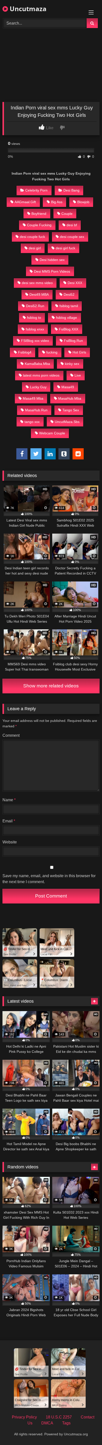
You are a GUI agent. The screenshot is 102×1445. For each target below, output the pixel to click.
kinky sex (72, 364)
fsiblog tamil (68, 306)
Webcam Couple (52, 433)
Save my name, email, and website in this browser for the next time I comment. (49, 879)
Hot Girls (79, 352)
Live (78, 375)
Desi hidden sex (52, 260)
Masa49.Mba (33, 398)
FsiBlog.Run (73, 341)
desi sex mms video (37, 283)
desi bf (72, 225)
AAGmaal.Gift (25, 202)
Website (9, 842)
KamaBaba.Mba (37, 364)
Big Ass (56, 202)
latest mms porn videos (41, 375)
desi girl (35, 248)
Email (8, 821)
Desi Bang (71, 190)
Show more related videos (51, 685)
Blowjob (83, 202)
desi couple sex (72, 237)
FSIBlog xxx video (35, 341)
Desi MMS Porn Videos (52, 271)
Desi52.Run (35, 306)
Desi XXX (75, 283)
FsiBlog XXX (68, 329)
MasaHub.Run (36, 410)
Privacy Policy (24, 1417)
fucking (51, 352)
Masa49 (67, 387)
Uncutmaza (27, 8)
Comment (11, 735)
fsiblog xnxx (35, 329)
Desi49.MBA (39, 294)
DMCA (47, 1423)
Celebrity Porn (36, 190)
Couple (67, 214)
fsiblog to (34, 318)
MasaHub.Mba (69, 398)
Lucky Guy (38, 387)
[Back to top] (86, 1430)
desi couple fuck (32, 237)
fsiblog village (66, 318)
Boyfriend (38, 214)
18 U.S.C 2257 (59, 1417)
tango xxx (32, 422)
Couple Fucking (39, 225)
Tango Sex (70, 410)
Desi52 (69, 294)
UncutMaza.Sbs (67, 422)
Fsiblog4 (24, 352)
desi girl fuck (65, 248)
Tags (66, 1423)
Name (9, 800)
